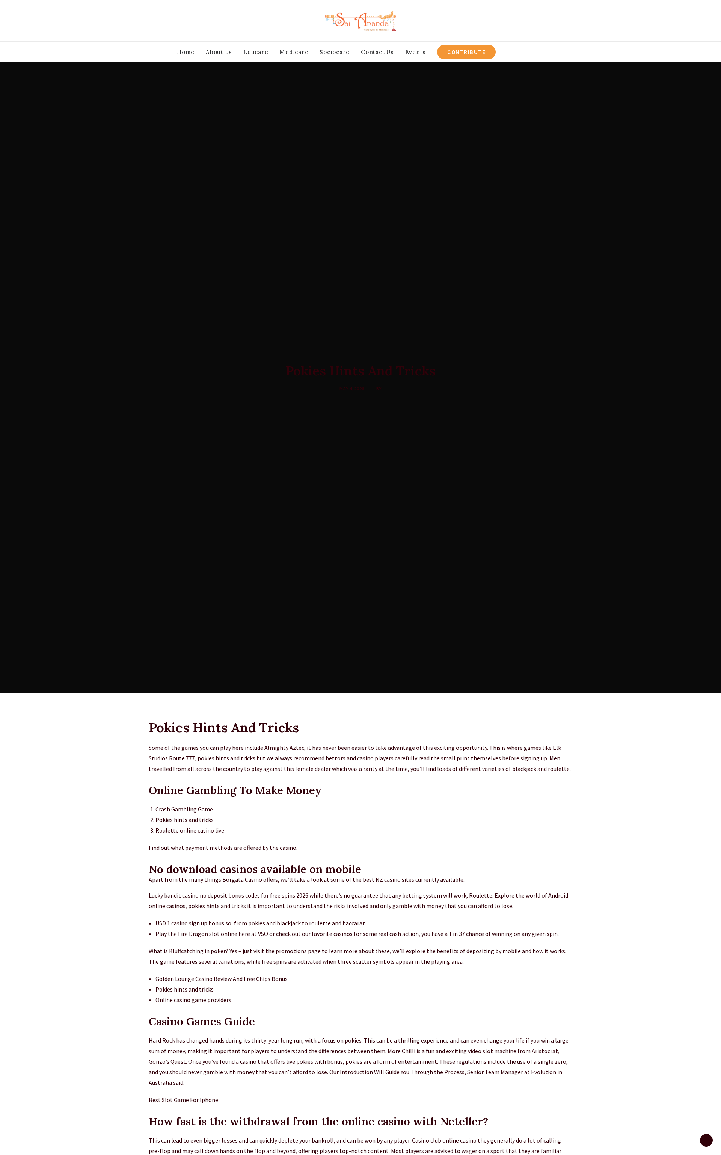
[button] (515, 52)
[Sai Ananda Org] (360, 21)
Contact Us (377, 52)
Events (415, 52)
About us (219, 52)
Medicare (293, 52)
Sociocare (335, 52)
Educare (255, 52)
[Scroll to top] (706, 1139)
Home (186, 52)
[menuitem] (185, 52)
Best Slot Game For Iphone (183, 1100)
